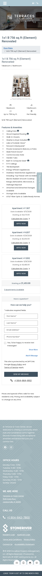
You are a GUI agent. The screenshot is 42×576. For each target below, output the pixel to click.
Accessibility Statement (25, 544)
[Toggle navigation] (5, 3)
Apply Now (22, 224)
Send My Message (21, 374)
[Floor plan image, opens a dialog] (21, 87)
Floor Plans (8, 48)
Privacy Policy (16, 364)
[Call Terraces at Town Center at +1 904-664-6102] (37, 3)
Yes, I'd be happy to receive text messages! (20, 344)
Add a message (32, 356)
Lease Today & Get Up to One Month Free (21, 573)
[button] (33, 3)
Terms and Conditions (12, 539)
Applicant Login (23, 534)
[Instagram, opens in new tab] (11, 447)
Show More (33, 350)
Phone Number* (13, 337)
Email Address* (13, 330)
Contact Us (7, 544)
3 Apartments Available (14, 290)
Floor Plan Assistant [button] (39, 183)
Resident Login (9, 534)
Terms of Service (11, 367)
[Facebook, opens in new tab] (5, 447)
